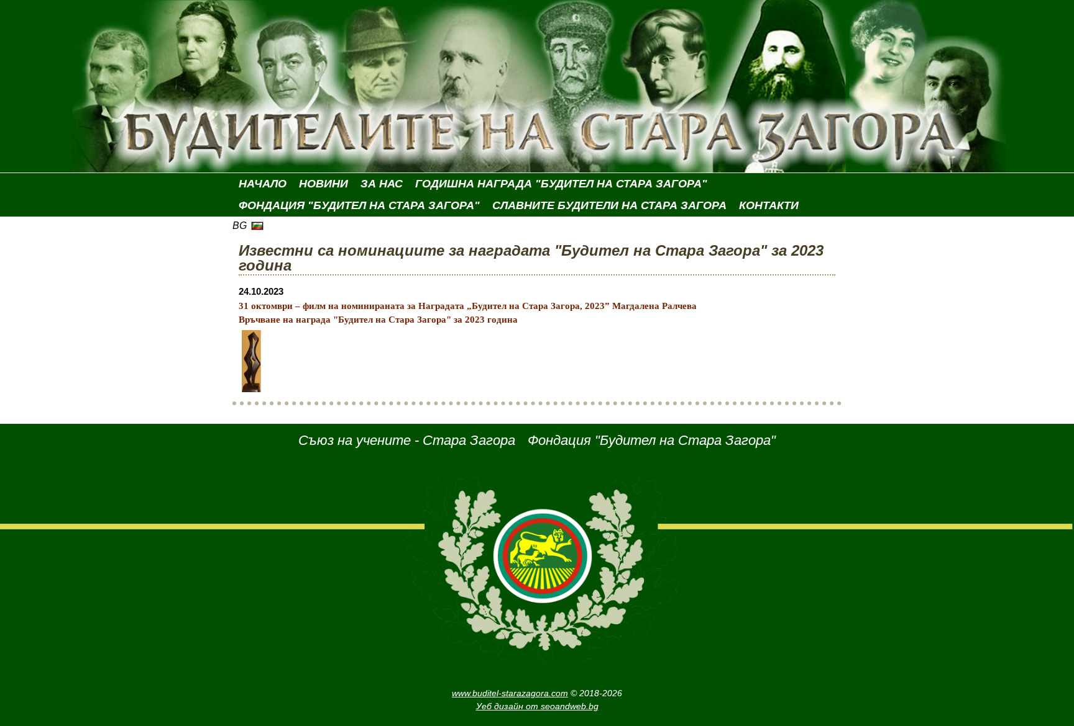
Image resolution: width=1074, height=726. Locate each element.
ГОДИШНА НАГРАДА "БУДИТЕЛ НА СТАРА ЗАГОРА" (561, 183)
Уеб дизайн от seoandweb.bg (537, 706)
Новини (323, 183)
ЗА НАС (381, 183)
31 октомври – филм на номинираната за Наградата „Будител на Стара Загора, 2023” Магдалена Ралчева (468, 306)
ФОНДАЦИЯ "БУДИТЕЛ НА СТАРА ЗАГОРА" (359, 205)
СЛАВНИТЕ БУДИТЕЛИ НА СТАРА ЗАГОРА (609, 205)
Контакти (769, 205)
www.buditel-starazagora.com (510, 693)
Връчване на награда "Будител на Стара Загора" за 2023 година (378, 320)
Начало (263, 183)
